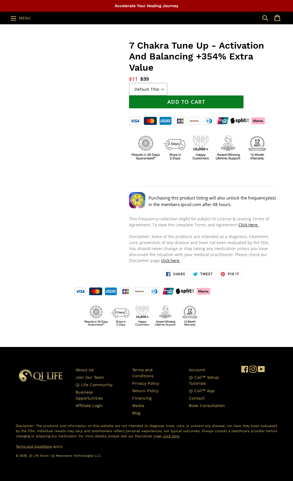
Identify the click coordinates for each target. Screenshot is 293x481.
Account (197, 370)
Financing (141, 398)
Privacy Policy (145, 383)
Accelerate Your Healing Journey (147, 5)
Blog (136, 413)
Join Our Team (90, 377)
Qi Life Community (94, 384)
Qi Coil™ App (202, 390)
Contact (197, 398)
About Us (85, 370)
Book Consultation (207, 405)
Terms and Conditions (34, 446)
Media (138, 405)
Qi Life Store (39, 456)
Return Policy (145, 390)
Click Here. (248, 224)
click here (170, 260)
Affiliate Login (89, 405)
